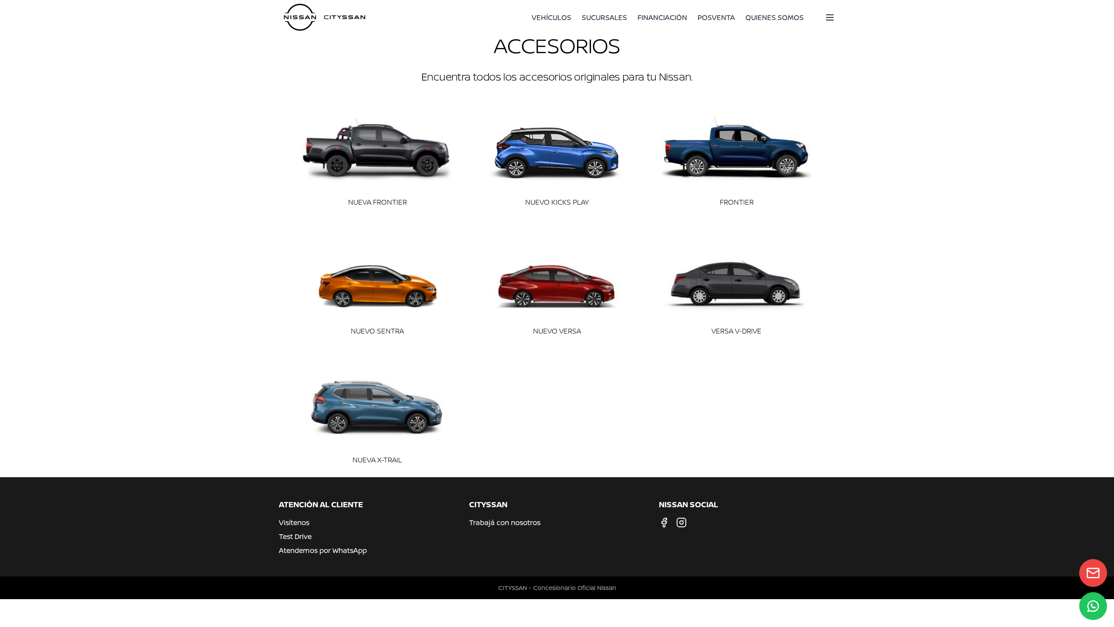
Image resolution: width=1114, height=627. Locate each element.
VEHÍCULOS (551, 17)
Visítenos (294, 522)
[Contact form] (1093, 573)
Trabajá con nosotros (504, 522)
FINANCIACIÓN (662, 17)
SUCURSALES (604, 17)
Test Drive (295, 536)
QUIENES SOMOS (774, 17)
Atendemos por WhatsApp (323, 550)
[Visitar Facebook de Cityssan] (664, 522)
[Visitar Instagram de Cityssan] (681, 522)
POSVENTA (716, 17)
